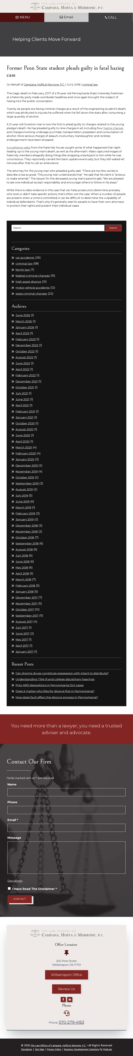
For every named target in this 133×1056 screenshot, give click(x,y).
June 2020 (23, 435)
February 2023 (26, 339)
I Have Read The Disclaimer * (34, 889)
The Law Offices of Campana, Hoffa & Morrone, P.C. (58, 1045)
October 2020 (25, 423)
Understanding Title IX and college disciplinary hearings (55, 679)
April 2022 (22, 369)
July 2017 (22, 627)
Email (68, 17)
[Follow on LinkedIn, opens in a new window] (69, 999)
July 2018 (22, 555)
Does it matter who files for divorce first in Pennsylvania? (55, 691)
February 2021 (25, 411)
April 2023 (22, 333)
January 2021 (24, 417)
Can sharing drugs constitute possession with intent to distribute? (62, 673)
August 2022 (24, 357)
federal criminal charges (33, 275)
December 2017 (27, 597)
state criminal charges (31, 293)
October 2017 (25, 609)
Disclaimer (15, 880)
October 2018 (25, 537)
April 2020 (23, 441)
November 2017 (26, 603)
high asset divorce (28, 281)
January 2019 (25, 519)
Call (112, 17)
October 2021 (25, 387)
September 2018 (27, 543)
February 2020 (26, 453)
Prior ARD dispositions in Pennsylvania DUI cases (50, 685)
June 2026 (23, 315)
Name (12, 784)
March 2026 (24, 321)
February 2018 (25, 585)
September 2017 (27, 615)
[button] (22, 16)
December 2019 (27, 465)
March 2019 (23, 507)
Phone (12, 802)
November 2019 (27, 471)
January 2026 (25, 327)
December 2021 (27, 381)
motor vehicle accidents (33, 287)
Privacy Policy (54, 1049)
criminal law (90, 84)
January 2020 (25, 459)
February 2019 (25, 513)
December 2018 (27, 525)
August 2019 (24, 489)
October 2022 (25, 351)
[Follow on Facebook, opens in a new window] (63, 999)
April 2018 (22, 573)
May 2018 (22, 567)
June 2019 (23, 501)
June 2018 (23, 561)
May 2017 (22, 639)
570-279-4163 (71, 1022)
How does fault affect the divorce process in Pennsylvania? (57, 697)
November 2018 (27, 531)
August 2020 (24, 429)
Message (14, 838)
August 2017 (24, 621)
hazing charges (113, 128)
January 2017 (24, 651)
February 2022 (26, 375)
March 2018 (23, 579)
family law (23, 269)
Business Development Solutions (81, 1049)
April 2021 (22, 405)
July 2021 (22, 393)
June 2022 (23, 363)
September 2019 (27, 483)
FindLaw (107, 1049)
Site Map (39, 1049)
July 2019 (22, 495)
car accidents (25, 257)
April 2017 (22, 645)
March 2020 (24, 447)
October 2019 (25, 477)
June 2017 (22, 633)
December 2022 (27, 345)
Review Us (66, 989)
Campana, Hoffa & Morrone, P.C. (44, 84)
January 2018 (25, 591)
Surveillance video (18, 147)
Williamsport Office (66, 975)
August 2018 (24, 549)
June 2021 (22, 399)
